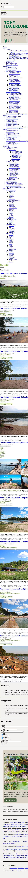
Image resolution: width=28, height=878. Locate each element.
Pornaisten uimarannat (14, 83)
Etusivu (5, 47)
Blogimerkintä (6, 736)
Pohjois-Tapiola (13, 259)
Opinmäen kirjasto (13, 171)
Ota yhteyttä (9, 62)
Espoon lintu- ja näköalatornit (13, 116)
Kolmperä (11, 209)
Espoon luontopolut (11, 117)
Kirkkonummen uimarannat (15, 77)
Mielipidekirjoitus (7, 739)
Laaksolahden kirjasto (14, 168)
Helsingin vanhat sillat (11, 137)
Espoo (15, 822)
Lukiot (13, 836)
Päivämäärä (4, 741)
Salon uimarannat (13, 105)
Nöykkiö (11, 195)
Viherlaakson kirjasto (14, 178)
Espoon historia (10, 132)
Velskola (11, 250)
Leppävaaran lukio (16, 156)
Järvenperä (11, 204)
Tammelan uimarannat (14, 107)
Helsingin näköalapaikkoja (12, 124)
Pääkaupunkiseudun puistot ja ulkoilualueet (17, 126)
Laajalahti (11, 254)
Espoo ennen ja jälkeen (12, 130)
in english (3, 14)
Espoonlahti (12, 191)
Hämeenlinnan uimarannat (15, 94)
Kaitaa (10, 192)
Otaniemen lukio (15, 159)
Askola (11, 822)
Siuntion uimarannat (14, 88)
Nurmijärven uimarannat (15, 81)
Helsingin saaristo (10, 125)
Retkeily (5, 115)
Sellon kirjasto (12, 175)
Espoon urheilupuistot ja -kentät (17, 187)
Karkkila (2, 448)
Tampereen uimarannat (14, 108)
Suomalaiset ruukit (10, 142)
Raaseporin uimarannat (15, 85)
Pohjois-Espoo (9, 238)
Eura (19, 822)
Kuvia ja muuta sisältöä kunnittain (14, 184)
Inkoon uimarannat (13, 75)
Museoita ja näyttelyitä (11, 182)
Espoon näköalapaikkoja (12, 119)
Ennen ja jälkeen (19, 834)
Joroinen (17, 824)
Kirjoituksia (8, 49)
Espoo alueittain (7, 188)
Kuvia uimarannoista (5, 311)
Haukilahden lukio (16, 153)
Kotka (19, 826)
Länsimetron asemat (11, 181)
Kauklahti (11, 220)
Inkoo (21, 824)
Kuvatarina (6, 737)
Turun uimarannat (13, 110)
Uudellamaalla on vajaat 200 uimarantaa (10, 490)
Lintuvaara (11, 231)
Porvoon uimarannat (14, 84)
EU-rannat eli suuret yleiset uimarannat (10, 593)
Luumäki (14, 828)
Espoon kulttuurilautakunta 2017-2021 (18, 54)
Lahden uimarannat (14, 103)
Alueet (3, 727)
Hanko (1, 447)
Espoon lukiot (12, 150)
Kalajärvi (11, 241)
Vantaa (23, 831)
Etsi (2, 6)
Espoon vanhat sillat (11, 134)
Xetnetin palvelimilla (16, 870)
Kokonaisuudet (5, 730)
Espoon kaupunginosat (12, 147)
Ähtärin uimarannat (13, 112)
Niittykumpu (12, 257)
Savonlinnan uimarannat (15, 106)
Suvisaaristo (12, 199)
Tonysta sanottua (10, 61)
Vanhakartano (12, 249)
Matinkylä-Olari (9, 233)
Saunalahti (11, 196)
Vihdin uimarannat (13, 90)
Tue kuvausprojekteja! (11, 63)
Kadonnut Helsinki (10, 139)
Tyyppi (3, 733)
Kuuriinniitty (12, 211)
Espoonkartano (12, 219)
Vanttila (10, 223)
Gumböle (11, 202)
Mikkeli (19, 828)
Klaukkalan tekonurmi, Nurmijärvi (13, 273)
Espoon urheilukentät (11, 123)
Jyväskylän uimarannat (14, 98)
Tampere (5, 831)
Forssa (23, 822)
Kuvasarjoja (6, 146)
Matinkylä (11, 236)
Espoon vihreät (13, 868)
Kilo (10, 227)
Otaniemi (11, 258)
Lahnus (10, 244)
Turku (9, 831)
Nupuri (10, 214)
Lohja (1, 449)
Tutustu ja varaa (10, 800)
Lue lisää (12, 304)
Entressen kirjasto (13, 162)
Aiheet (3, 725)
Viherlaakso (12, 232)
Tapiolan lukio (15, 160)
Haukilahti (11, 253)
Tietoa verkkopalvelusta (12, 65)
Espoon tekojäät (10, 120)
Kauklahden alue (10, 218)
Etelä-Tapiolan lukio (16, 152)
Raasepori (2, 453)
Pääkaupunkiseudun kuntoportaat (14, 128)
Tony (4, 48)
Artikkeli (5, 734)
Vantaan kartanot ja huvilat (12, 143)
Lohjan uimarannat (13, 79)
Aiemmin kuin (4, 740)
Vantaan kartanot (23, 851)
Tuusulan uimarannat (14, 89)
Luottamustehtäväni (11, 59)
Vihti (1, 457)
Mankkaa (11, 255)
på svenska (4, 13)
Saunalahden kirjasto (14, 174)
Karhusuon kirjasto (13, 165)
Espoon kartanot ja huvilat (12, 133)
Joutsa (25, 824)
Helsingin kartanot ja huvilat (13, 135)
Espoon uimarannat (11, 67)
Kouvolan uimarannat (14, 101)
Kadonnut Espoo (10, 138)
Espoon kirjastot (10, 161)
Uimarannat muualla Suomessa (14, 93)
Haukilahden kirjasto (14, 164)
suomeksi (3, 12)
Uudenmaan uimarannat (6, 315)
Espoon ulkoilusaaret (11, 121)
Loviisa (9, 828)
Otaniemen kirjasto (13, 173)
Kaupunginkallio (13, 208)
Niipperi (11, 246)
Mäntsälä (24, 828)
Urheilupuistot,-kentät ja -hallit (13, 186)
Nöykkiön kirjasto (13, 170)
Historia (5, 129)
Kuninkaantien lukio (16, 155)
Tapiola (10, 260)
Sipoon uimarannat (13, 86)
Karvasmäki (12, 206)
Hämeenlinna (6, 824)
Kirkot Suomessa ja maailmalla (14, 183)
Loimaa (5, 828)
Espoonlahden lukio (16, 151)
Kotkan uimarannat (13, 99)
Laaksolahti (12, 228)
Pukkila (10, 829)
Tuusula (2, 456)
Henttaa (11, 235)
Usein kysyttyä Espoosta (9, 843)
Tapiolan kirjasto (13, 177)
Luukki (10, 245)
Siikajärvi (11, 217)
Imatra (12, 824)
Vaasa (18, 831)
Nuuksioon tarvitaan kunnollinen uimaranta (16, 692)
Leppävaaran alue (10, 224)
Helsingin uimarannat (11, 68)
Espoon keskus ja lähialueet (13, 200)
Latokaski (11, 193)
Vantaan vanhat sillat (11, 144)
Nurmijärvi (2, 278)
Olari (10, 237)
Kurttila (10, 222)
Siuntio (2, 455)
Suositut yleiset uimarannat (13, 92)
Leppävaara (12, 229)
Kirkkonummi (13, 826)
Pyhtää (14, 829)
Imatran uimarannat (13, 95)
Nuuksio (11, 215)
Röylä (10, 248)
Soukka (10, 197)
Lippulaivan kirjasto (14, 169)
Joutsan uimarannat (14, 97)
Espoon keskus (12, 201)
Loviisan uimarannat (14, 80)
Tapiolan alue (9, 251)
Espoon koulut (9, 148)
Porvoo (2, 452)
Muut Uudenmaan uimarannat (13, 71)
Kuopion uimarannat (14, 102)
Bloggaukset (12, 52)
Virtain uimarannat (13, 111)
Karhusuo (11, 205)
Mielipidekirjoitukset (14, 56)
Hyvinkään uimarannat (14, 74)
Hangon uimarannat (14, 72)
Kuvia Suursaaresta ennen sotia (11, 857)
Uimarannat (6, 66)
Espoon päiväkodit (10, 179)
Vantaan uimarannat (11, 70)
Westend (11, 262)
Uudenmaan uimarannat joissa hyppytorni (16, 114)
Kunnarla (11, 210)
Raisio (25, 829)
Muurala (11, 213)
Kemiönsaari (6, 826)
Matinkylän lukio (15, 157)
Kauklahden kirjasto (14, 166)
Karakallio (11, 226)
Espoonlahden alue (11, 190)
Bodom (10, 240)
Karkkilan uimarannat (14, 76)
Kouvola (24, 826)
